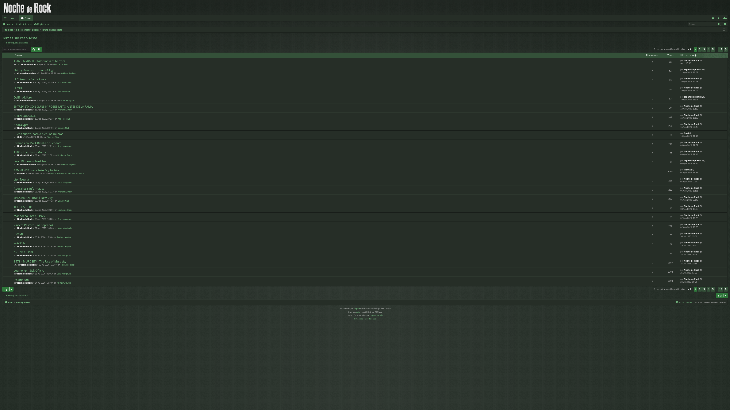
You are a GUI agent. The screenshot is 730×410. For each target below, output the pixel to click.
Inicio (13, 18)
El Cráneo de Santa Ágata (30, 79)
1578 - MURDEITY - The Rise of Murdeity (40, 261)
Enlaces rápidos (6, 18)
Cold (19, 137)
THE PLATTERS (23, 207)
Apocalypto (21, 125)
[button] (689, 49)
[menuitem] (713, 18)
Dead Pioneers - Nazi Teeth (31, 161)
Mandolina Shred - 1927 (29, 216)
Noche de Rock (28, 64)
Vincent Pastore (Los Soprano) (33, 225)
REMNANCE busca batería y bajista (36, 170)
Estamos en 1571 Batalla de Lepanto (37, 143)
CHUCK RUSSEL (24, 252)
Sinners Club (63, 128)
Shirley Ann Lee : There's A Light (35, 70)
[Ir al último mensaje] (701, 60)
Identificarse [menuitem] (719, 18)
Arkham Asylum (68, 73)
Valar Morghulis (68, 100)
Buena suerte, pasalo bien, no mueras (38, 134)
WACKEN (19, 243)
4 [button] (708, 49)
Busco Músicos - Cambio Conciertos (67, 173)
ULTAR (18, 88)
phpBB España (376, 315)
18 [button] (720, 49)
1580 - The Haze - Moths (30, 152)
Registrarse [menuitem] (726, 18)
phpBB (357, 309)
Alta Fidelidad (64, 91)
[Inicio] (27, 7)
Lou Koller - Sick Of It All (29, 270)
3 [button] (704, 49)
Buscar (9, 24)
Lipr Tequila (21, 179)
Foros (28, 18)
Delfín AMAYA (23, 97)
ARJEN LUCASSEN (25, 115)
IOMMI (18, 234)
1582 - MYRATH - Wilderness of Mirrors (39, 61)
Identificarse (25, 24)
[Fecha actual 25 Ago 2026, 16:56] (724, 30)
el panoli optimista (26, 73)
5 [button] (713, 49)
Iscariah (21, 173)
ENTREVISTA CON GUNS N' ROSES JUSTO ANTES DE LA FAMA (53, 106)
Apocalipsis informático (29, 188)
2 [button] (700, 49)
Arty (358, 312)
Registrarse (43, 24)
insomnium (21, 279)
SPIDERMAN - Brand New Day (33, 197)
